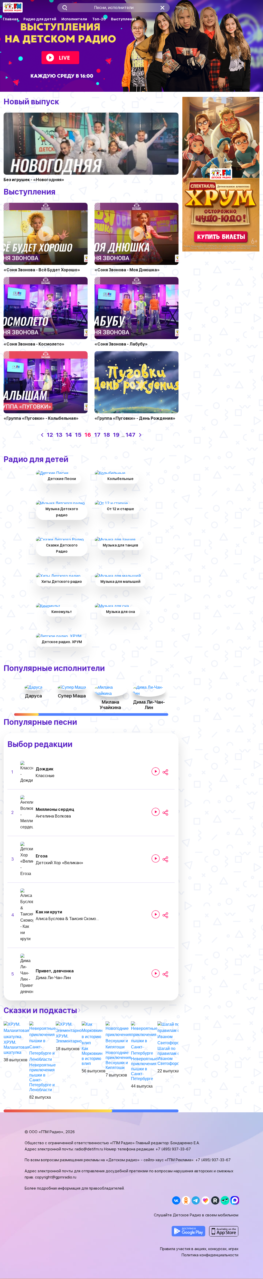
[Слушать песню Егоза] (156, 858)
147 (130, 434)
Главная (10, 19)
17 (97, 434)
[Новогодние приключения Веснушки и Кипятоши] (118, 1035)
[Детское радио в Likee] (205, 1201)
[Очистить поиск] (162, 7)
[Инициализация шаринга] (165, 772)
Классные (45, 775)
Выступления (123, 19)
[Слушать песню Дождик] (156, 771)
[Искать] (65, 7)
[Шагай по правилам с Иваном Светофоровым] (172, 1033)
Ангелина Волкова (53, 816)
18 (107, 434)
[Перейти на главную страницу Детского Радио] (13, 7)
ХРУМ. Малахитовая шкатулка (16, 1047)
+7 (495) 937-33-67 (173, 1149)
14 (68, 434)
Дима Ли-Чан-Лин (53, 977)
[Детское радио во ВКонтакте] (176, 1201)
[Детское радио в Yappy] (225, 1201)
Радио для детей (39, 19)
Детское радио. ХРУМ (62, 642)
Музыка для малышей (120, 581)
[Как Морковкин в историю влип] (94, 1033)
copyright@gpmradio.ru (55, 1177)
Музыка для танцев (120, 545)
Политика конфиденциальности (210, 1255)
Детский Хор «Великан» (59, 862)
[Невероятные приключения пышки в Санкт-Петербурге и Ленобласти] (42, 1041)
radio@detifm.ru (89, 1149)
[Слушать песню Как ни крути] (156, 914)
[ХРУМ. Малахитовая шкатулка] (16, 1030)
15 (78, 434)
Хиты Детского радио (61, 581)
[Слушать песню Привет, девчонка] (156, 973)
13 (59, 434)
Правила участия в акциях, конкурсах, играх (199, 1249)
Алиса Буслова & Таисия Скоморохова (68, 918)
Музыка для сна (120, 612)
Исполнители (74, 19)
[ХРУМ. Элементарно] (69, 1027)
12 (50, 434)
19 (116, 434)
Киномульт (61, 612)
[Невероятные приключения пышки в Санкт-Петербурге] (144, 1038)
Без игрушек (17, 179)
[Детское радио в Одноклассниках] (186, 1201)
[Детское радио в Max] (234, 1201)
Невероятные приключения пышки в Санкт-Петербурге (144, 1069)
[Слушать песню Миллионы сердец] (156, 812)
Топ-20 (99, 19)
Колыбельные (120, 479)
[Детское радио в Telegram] (195, 1201)
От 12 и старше (120, 509)
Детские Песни (62, 479)
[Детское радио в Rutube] (215, 1201)
